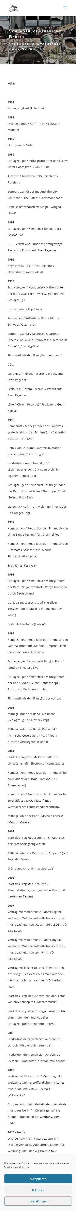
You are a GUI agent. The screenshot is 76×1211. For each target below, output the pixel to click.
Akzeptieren (38, 1179)
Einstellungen (38, 1201)
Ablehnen (38, 1190)
